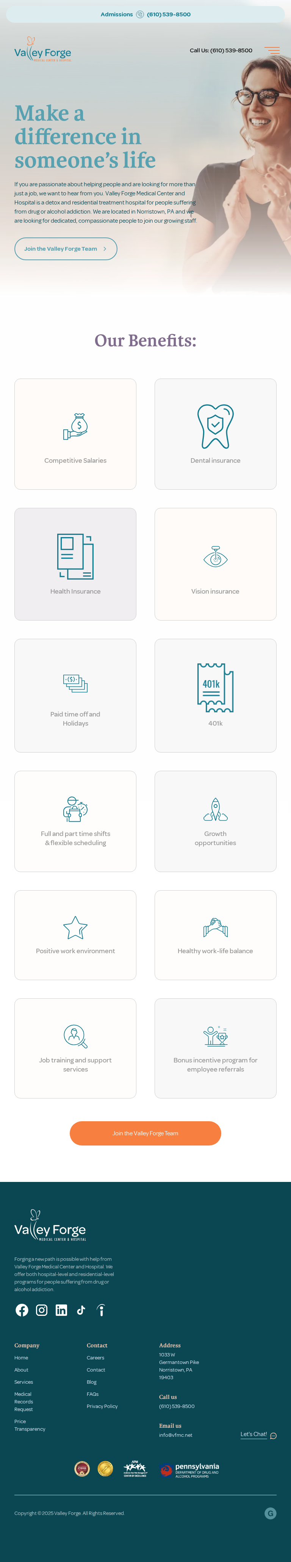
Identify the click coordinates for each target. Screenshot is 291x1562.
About (21, 1370)
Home (21, 1358)
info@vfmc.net (175, 1435)
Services (23, 1382)
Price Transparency (29, 1425)
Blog (91, 1382)
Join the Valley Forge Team (145, 1133)
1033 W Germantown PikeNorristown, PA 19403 (179, 1366)
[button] (269, 50)
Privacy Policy (102, 1406)
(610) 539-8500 (231, 50)
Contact (96, 1370)
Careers (95, 1358)
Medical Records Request (23, 1402)
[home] (42, 50)
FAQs (93, 1394)
